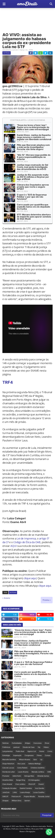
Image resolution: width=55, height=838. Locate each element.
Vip (39, 747)
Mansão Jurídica (38, 772)
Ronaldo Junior (44, 796)
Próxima (46, 600)
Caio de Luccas (8, 768)
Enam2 (41, 784)
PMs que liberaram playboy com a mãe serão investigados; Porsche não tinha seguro (33, 147)
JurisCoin (5, 792)
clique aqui (30, 578)
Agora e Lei (32, 751)
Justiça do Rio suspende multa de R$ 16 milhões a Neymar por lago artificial (33, 177)
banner (27, 801)
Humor (41, 751)
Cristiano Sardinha (37, 768)
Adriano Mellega (34, 764)
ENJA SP (32, 784)
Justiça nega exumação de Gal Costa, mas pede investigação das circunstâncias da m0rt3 (32, 167)
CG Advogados (34, 780)
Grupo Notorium (8, 764)
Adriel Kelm (17, 776)
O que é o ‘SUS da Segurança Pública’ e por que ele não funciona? (32, 197)
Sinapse (5, 801)
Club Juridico (20, 784)
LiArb (15, 792)
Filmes (39, 755)
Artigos (27, 743)
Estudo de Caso (28, 747)
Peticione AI (16, 796)
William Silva (16, 801)
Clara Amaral (7, 784)
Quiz (35, 759)
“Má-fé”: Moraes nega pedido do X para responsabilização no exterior (33, 157)
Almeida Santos (43, 776)
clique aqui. (45, 585)
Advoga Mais (29, 776)
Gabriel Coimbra (26, 788)
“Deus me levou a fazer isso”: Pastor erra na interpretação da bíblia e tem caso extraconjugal (33, 127)
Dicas (47, 743)
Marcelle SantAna (9, 759)
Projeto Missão (29, 796)
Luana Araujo (25, 792)
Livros (50, 751)
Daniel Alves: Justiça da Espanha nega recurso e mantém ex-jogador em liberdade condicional (34, 137)
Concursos (38, 743)
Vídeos (46, 747)
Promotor (5, 776)
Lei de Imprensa (26, 538)
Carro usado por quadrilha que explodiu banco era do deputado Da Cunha (33, 207)
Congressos (29, 755)
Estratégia (6, 755)
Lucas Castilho (38, 792)
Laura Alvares (23, 772)
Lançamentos (7, 751)
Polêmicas (6, 747)
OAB (49, 772)
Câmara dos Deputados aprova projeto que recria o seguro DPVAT (33, 187)
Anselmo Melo (7, 780)
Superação (17, 755)
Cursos (47, 755)
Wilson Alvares (24, 759)
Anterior (7, 598)
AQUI (13, 546)
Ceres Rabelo (22, 768)
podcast (16, 747)
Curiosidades (17, 743)
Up (41, 759)
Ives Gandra (39, 788)
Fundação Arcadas (9, 788)
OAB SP (5, 796)
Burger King (20, 780)
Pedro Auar (20, 751)
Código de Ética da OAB (26, 542)
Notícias (6, 53)
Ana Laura (21, 764)
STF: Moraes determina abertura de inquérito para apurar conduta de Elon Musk (34, 216)
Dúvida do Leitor (8, 772)
